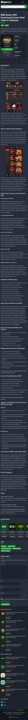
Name (2, 581)
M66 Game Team (18, 37)
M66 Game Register (5, 550)
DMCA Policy (9, 714)
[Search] (26, 6)
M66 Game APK (11, 546)
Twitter (8, 60)
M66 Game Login (16, 548)
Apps (5, 12)
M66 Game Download (6, 548)
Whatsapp (24, 60)
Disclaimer (22, 712)
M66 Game (3, 546)
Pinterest (14, 60)
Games (6, 25)
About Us (5, 712)
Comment (3, 564)
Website (2, 593)
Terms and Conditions (17, 714)
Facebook (3, 60)
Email (2, 587)
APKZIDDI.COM (20, 710)
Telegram (19, 60)
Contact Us (10, 712)
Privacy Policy (17, 712)
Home (2, 12)
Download (8, 49)
